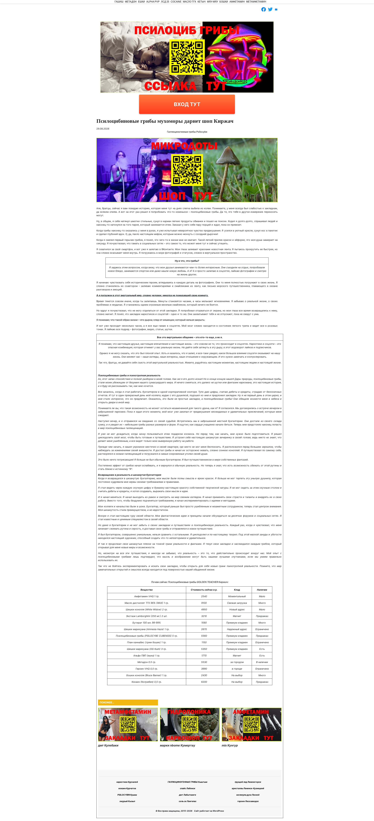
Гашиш (119, 1)
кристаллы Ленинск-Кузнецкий (248, 788)
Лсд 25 (165, 1)
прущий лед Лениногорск (248, 782)
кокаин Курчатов (127, 788)
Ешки (141, 1)
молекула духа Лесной (247, 795)
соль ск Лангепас (187, 801)
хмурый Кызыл (127, 801)
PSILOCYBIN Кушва (127, 795)
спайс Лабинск (187, 788)
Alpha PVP (153, 1)
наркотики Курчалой (127, 782)
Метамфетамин (256, 1)
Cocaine (176, 1)
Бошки (223, 1)
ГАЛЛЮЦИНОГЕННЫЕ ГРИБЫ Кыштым (187, 782)
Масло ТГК (189, 1)
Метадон (131, 1)
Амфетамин (237, 1)
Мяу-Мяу (212, 1)
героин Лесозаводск (248, 801)
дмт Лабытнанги (187, 795)
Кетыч (202, 1)
